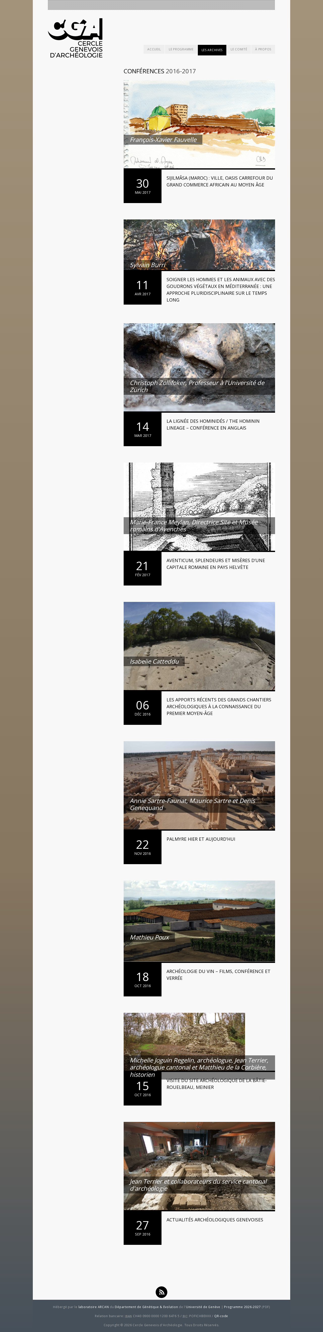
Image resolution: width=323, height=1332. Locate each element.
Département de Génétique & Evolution (146, 1307)
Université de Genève (203, 1307)
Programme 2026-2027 (242, 1307)
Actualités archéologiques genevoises (215, 1220)
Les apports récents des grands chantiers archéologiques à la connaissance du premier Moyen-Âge (219, 706)
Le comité (239, 49)
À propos (263, 49)
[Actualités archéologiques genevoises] (199, 1166)
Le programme (181, 49)
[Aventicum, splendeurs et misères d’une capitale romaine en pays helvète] (199, 507)
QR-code (221, 1316)
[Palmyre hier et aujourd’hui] (199, 786)
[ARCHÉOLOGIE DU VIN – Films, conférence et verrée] (199, 922)
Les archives (212, 50)
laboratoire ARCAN (93, 1307)
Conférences (144, 71)
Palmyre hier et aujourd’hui (201, 839)
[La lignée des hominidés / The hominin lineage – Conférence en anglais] (199, 368)
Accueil (154, 49)
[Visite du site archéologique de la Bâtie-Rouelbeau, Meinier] (199, 1042)
